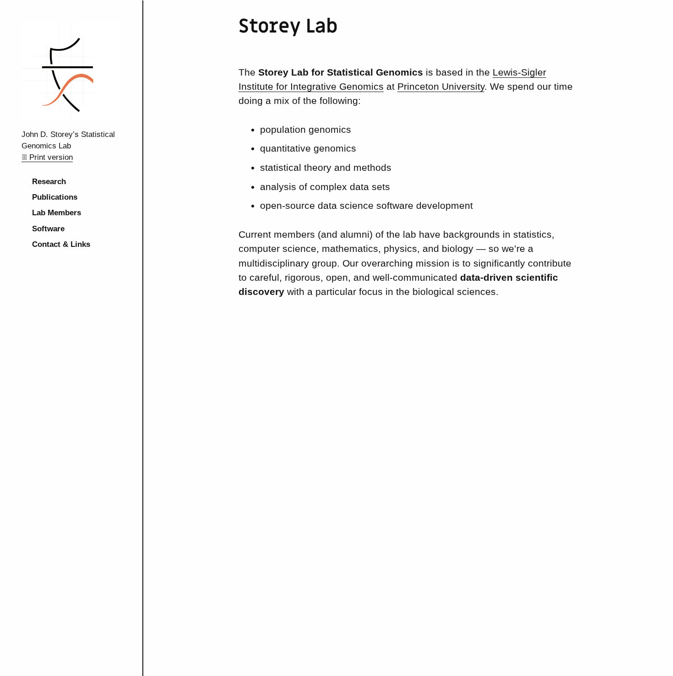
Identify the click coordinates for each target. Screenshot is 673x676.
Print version (51, 157)
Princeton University (440, 86)
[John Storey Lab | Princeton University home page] (71, 118)
